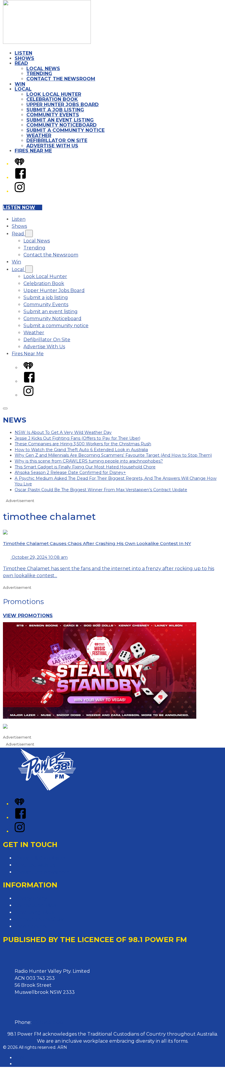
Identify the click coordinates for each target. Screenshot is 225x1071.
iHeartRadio (27, 1063)
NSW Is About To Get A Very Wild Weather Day (63, 432)
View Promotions (28, 615)
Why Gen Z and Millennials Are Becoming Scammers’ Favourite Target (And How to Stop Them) (113, 455)
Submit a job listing (55, 110)
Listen (23, 53)
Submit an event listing (60, 120)
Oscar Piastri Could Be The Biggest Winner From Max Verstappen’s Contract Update (101, 489)
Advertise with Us (35, 865)
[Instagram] (20, 191)
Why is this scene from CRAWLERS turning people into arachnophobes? (89, 461)
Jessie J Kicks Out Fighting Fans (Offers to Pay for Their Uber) (77, 438)
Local (23, 89)
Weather (38, 135)
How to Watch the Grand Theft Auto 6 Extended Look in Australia (81, 449)
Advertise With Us (52, 146)
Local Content (31, 926)
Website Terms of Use (40, 919)
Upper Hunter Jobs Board (62, 104)
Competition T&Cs (35, 905)
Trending (39, 73)
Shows (24, 58)
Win (20, 84)
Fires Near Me (33, 151)
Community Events (52, 115)
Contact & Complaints (40, 858)
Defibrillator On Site (56, 140)
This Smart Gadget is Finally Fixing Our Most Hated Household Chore (85, 467)
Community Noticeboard (61, 125)
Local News (43, 68)
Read (21, 63)
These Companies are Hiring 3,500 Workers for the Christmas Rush (83, 443)
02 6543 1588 (48, 1022)
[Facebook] (20, 177)
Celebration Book (52, 99)
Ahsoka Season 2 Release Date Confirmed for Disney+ (70, 472)
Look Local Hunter (53, 94)
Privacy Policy (31, 898)
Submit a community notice (65, 130)
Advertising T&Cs (34, 912)
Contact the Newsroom (60, 79)
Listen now (19, 207)
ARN (19, 1057)
